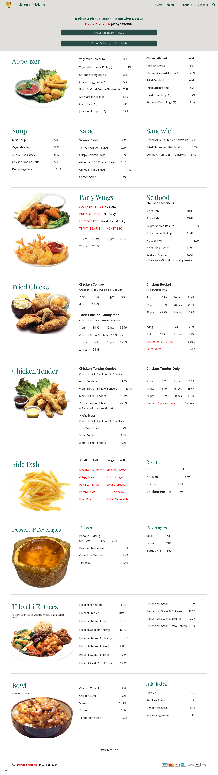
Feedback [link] (202, 4)
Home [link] (158, 4)
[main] (109, 21)
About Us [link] (187, 4)
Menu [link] (170, 4)
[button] (214, 5)
